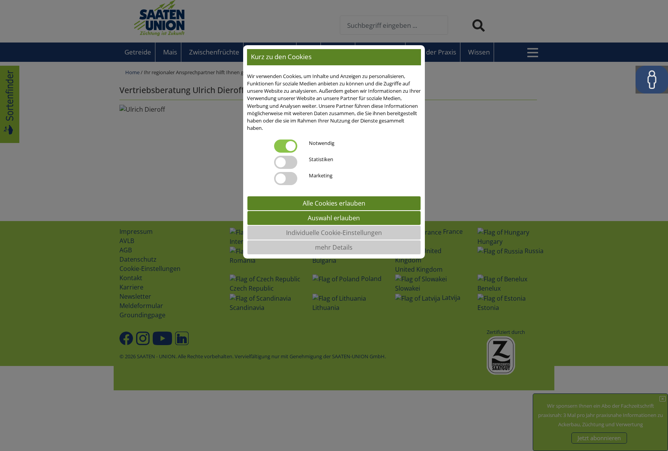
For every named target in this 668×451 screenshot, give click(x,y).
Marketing (320, 175)
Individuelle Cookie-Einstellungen (334, 232)
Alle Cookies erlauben (334, 203)
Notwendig (321, 143)
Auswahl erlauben (334, 218)
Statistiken (321, 159)
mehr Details (334, 247)
